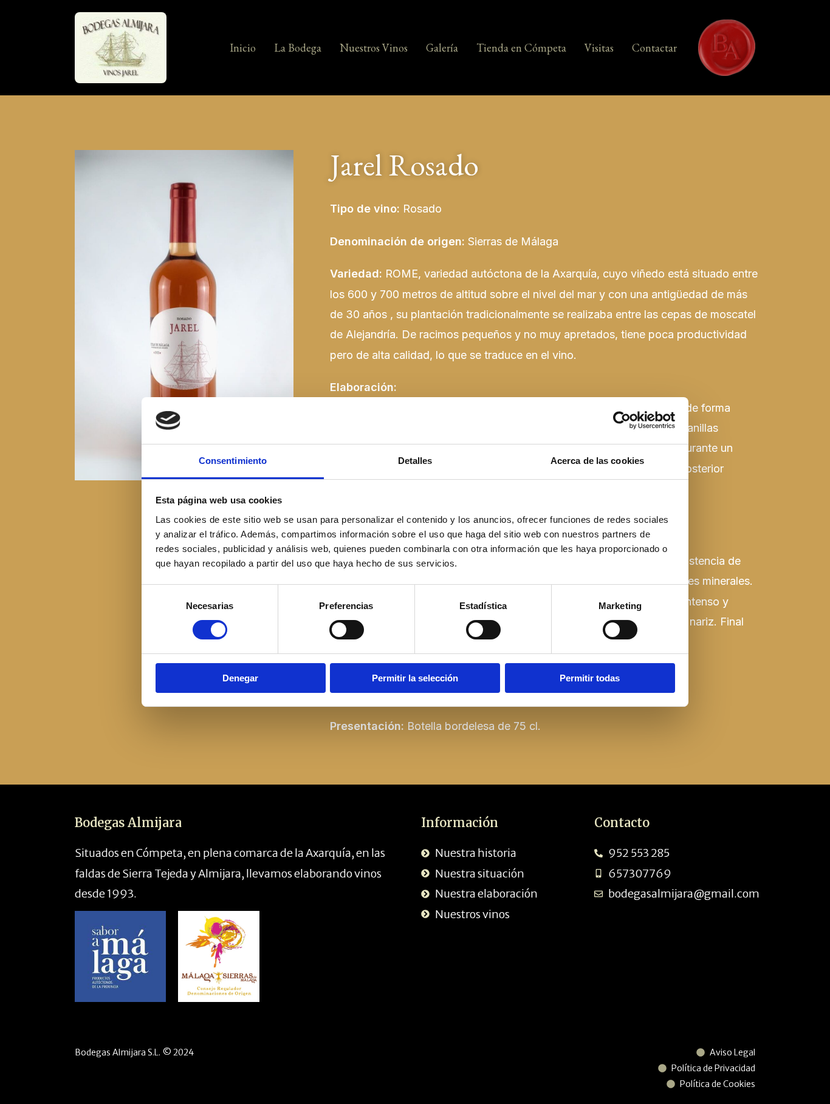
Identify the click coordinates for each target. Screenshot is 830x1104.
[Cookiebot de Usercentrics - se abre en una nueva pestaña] (622, 420)
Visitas (599, 48)
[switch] (346, 629)
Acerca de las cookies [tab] (597, 460)
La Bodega (297, 48)
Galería (442, 48)
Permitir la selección (415, 678)
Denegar (240, 678)
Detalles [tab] (415, 460)
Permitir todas (590, 678)
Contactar (654, 48)
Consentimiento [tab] (233, 460)
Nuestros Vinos (374, 48)
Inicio (243, 48)
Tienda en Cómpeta (521, 48)
